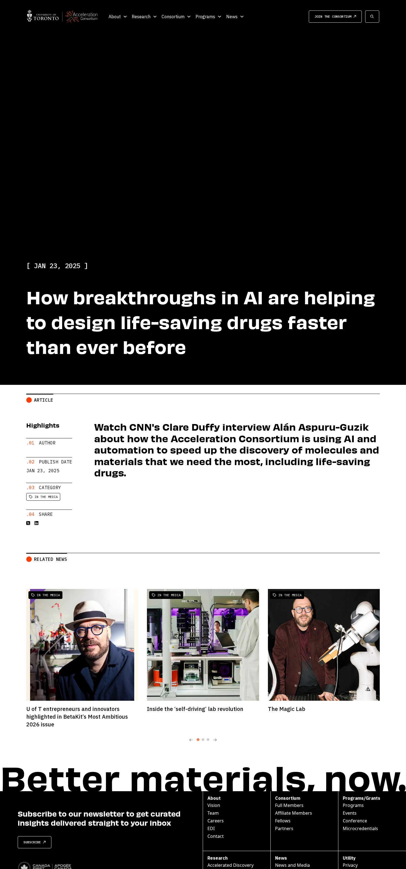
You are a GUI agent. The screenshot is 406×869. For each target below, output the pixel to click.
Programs (353, 805)
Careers (215, 821)
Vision (213, 805)
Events (350, 813)
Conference (355, 821)
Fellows (283, 821)
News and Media (292, 865)
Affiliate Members (293, 813)
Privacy (350, 865)
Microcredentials (360, 828)
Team (213, 813)
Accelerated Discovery (230, 865)
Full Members (289, 805)
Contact (215, 836)
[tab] (198, 739)
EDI (211, 828)
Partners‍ (284, 828)
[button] (118, 16)
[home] (62, 16)
